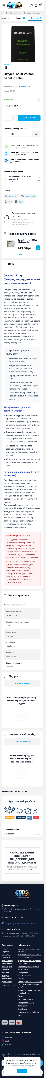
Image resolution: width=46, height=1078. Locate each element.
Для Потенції (7, 981)
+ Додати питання (22, 741)
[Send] (36, 133)
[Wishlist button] (39, 100)
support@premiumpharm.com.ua (20, 923)
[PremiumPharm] (14, 5)
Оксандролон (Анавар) (32, 13)
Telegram (8, 1037)
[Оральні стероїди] (22, 810)
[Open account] (36, 5)
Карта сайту (22, 1005)
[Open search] (31, 5)
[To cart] (36, 247)
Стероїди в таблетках (13, 13)
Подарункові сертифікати (28, 1012)
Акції (20, 1015)
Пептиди (5, 972)
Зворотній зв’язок (25, 999)
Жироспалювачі (8, 984)
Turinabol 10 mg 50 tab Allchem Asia (27, 241)
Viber (7, 1040)
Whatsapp (8, 1044)
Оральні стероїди (11, 829)
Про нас (21, 978)
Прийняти (22, 1071)
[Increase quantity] (13, 116)
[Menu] (4, 5)
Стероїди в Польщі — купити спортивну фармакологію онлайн (30, 984)
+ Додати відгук (22, 683)
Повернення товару (26, 1002)
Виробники (22, 1009)
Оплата (21, 996)
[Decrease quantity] (13, 118)
